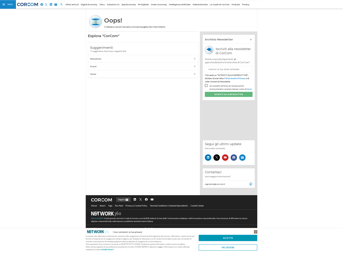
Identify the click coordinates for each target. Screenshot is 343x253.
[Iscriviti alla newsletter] (242, 157)
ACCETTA (228, 238)
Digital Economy (89, 4)
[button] (8, 4)
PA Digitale (143, 4)
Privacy (245, 4)
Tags (110, 205)
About (94, 205)
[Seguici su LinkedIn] (208, 157)
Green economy (159, 4)
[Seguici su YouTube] (225, 157)
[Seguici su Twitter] (216, 157)
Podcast (236, 4)
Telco (102, 4)
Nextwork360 (97, 218)
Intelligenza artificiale (179, 4)
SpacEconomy (129, 4)
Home (93, 74)
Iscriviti (228, 94)
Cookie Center (197, 205)
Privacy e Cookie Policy (136, 205)
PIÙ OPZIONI (228, 247)
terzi (249, 89)
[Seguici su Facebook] (234, 157)
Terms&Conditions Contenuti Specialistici (169, 205)
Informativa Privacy (235, 78)
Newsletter (96, 58)
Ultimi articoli (72, 4)
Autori (102, 205)
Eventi (93, 66)
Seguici (121, 199)
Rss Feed (119, 205)
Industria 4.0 (113, 4)
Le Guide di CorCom (220, 4)
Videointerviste (200, 4)
